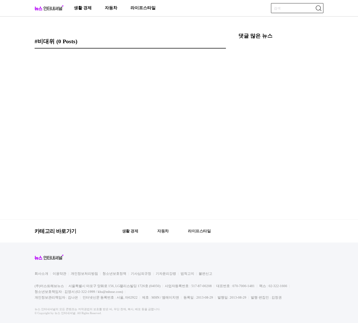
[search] (318, 8)
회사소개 (41, 274)
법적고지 (187, 274)
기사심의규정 (141, 274)
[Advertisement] (281, 128)
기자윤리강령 (166, 274)
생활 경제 (83, 8)
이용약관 (59, 274)
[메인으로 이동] (49, 9)
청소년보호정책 (114, 274)
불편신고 (205, 274)
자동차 (111, 8)
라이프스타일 (143, 8)
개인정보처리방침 (84, 274)
